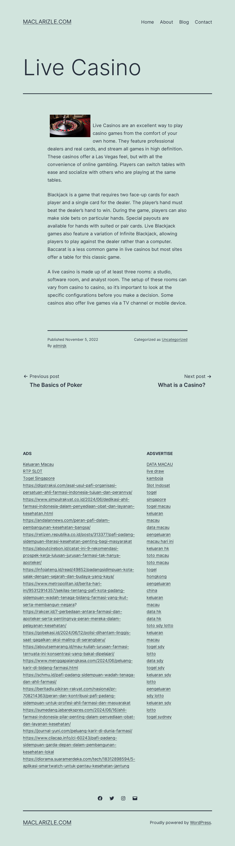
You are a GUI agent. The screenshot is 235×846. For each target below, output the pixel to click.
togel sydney (159, 716)
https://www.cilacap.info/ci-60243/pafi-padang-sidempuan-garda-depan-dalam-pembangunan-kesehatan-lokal (70, 744)
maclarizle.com (47, 21)
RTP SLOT (32, 471)
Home (147, 22)
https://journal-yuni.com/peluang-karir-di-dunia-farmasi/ (77, 730)
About (166, 22)
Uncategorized (174, 339)
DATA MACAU (160, 464)
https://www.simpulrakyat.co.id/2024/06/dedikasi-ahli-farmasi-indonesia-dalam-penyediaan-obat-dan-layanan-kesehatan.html (78, 506)
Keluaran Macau (38, 464)
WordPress (200, 822)
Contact (203, 22)
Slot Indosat (158, 485)
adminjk (60, 345)
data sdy (155, 660)
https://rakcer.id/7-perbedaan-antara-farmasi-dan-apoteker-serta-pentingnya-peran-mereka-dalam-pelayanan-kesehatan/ (72, 618)
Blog (184, 22)
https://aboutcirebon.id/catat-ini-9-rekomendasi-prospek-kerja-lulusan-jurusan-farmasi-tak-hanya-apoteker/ (71, 555)
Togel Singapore (39, 478)
